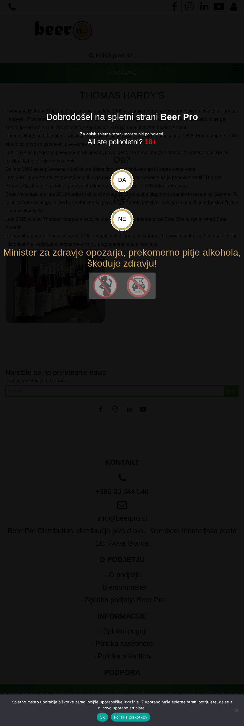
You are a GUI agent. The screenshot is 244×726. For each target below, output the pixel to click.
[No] (237, 710)
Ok (102, 717)
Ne (122, 219)
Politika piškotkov (131, 717)
